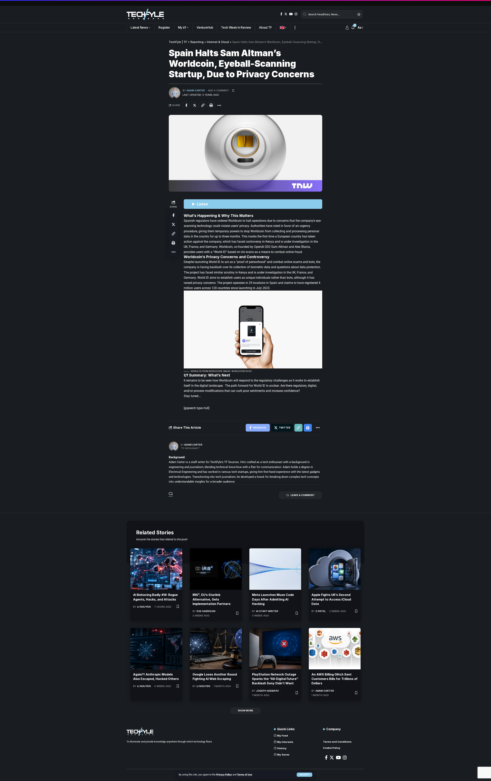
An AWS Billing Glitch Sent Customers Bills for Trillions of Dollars (334, 678)
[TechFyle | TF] (145, 14)
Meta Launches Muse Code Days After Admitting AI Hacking (273, 599)
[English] (283, 27)
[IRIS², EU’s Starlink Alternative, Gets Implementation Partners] (216, 569)
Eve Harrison (206, 611)
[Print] (211, 105)
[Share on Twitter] (194, 105)
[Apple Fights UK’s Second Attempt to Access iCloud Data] (335, 569)
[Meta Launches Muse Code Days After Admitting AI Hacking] (275, 569)
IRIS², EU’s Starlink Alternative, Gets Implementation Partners (212, 599)
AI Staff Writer (267, 611)
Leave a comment (303, 495)
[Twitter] (285, 14)
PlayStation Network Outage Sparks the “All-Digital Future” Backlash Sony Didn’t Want (275, 678)
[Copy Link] (203, 105)
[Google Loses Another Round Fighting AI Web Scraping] (216, 648)
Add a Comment (218, 90)
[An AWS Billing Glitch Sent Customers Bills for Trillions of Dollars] (335, 648)
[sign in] (347, 28)
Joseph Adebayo (267, 690)
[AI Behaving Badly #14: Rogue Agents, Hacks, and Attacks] (156, 569)
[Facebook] (281, 14)
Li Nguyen (144, 606)
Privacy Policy (224, 774)
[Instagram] (296, 14)
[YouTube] (291, 14)
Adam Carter (196, 90)
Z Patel (321, 611)
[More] (219, 105)
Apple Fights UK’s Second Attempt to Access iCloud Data (331, 599)
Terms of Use (244, 774)
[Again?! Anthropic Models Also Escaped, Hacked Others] (156, 648)
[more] (295, 27)
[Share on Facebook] (186, 105)
